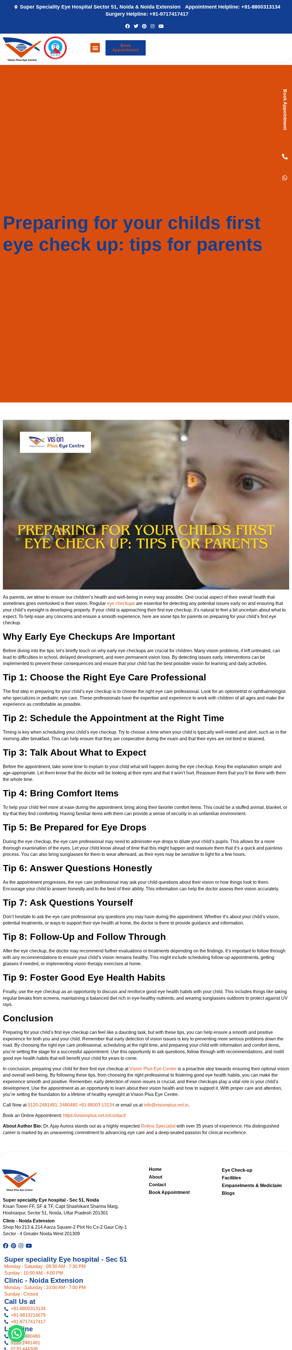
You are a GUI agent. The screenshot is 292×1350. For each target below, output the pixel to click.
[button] (95, 47)
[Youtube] (161, 26)
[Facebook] (127, 26)
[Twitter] (136, 26)
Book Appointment (285, 109)
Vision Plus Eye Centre (153, 1068)
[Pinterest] (144, 26)
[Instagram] (152, 26)
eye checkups (121, 603)
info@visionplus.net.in (166, 1104)
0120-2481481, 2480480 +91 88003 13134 (71, 1104)
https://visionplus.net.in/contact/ (94, 1115)
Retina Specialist (158, 1126)
